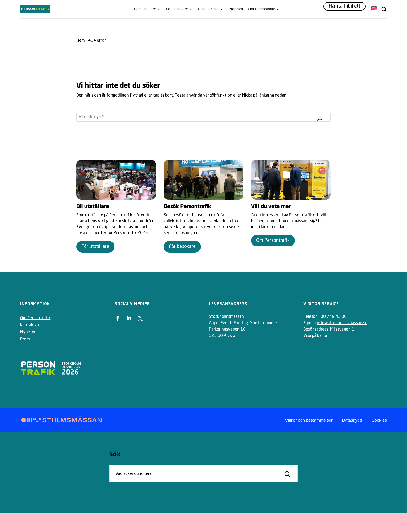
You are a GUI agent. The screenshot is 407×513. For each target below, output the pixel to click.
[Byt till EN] (374, 8)
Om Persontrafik (261, 9)
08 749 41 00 (334, 317)
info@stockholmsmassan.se (342, 323)
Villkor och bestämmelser (309, 420)
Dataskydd (352, 420)
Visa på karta (315, 336)
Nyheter (28, 332)
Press (25, 339)
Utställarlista (208, 9)
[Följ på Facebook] (117, 318)
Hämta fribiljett (344, 6)
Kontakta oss (32, 325)
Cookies (379, 420)
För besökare (177, 9)
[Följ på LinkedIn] (129, 318)
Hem (80, 40)
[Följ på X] (140, 318)
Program (235, 9)
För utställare (145, 9)
